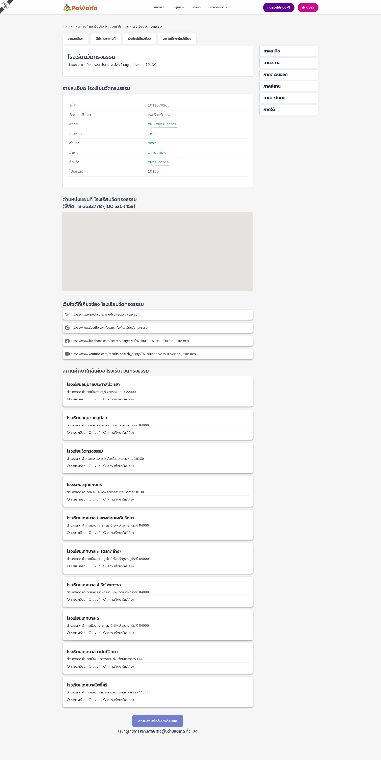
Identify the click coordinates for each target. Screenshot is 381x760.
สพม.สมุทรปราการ (162, 124)
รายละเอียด (78, 399)
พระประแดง (157, 153)
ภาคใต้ (269, 109)
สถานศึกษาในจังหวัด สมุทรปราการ (103, 26)
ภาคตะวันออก (275, 74)
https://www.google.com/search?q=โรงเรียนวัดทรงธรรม (109, 327)
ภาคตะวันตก (274, 97)
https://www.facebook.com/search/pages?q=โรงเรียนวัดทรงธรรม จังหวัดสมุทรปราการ (130, 341)
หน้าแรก (68, 26)
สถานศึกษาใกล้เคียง (120, 399)
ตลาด (152, 143)
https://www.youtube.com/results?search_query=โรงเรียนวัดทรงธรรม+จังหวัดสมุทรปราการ (133, 354)
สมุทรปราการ (158, 162)
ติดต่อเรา (308, 7)
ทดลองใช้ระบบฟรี (278, 7)
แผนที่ (96, 399)
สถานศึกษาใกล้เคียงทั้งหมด (157, 720)
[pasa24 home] (80, 7)
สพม (151, 134)
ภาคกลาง (271, 62)
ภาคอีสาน (272, 86)
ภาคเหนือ (271, 51)
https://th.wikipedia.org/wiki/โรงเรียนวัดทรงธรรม (104, 314)
